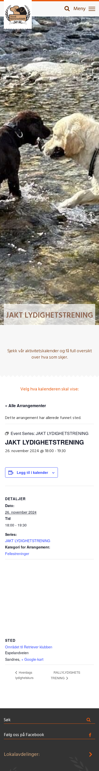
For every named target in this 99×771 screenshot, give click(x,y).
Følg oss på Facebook (24, 735)
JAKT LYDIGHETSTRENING (27, 540)
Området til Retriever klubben (28, 646)
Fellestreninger (17, 553)
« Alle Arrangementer (25, 405)
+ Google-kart (32, 659)
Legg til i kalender (32, 472)
